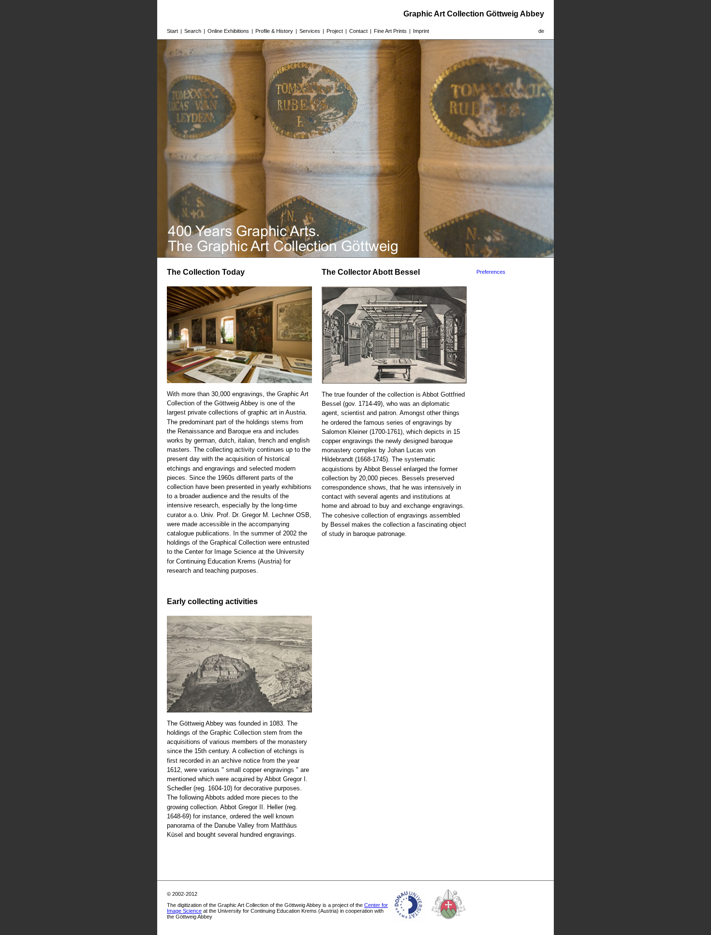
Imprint (421, 31)
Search (192, 31)
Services (309, 31)
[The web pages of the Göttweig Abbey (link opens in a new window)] (449, 922)
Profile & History (274, 31)
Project (334, 31)
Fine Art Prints (390, 31)
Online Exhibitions (228, 31)
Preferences (490, 272)
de (541, 31)
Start (172, 31)
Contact (358, 31)
